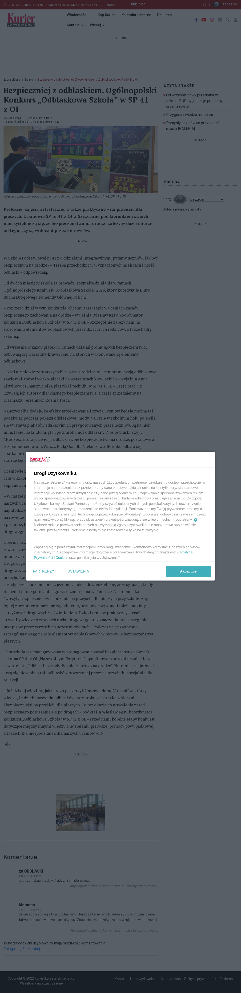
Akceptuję (188, 571)
